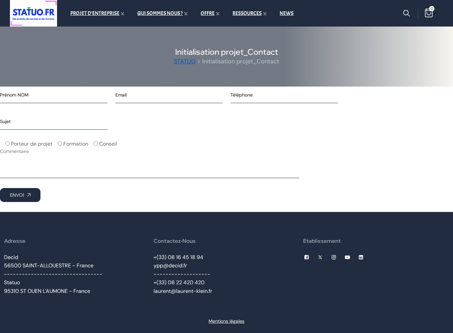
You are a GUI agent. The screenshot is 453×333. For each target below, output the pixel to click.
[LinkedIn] (360, 257)
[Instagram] (333, 257)
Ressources (247, 13)
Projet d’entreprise (94, 13)
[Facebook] (306, 257)
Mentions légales (226, 321)
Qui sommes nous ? (160, 13)
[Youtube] (347, 257)
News (286, 13)
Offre (208, 13)
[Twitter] (320, 257)
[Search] (406, 13)
